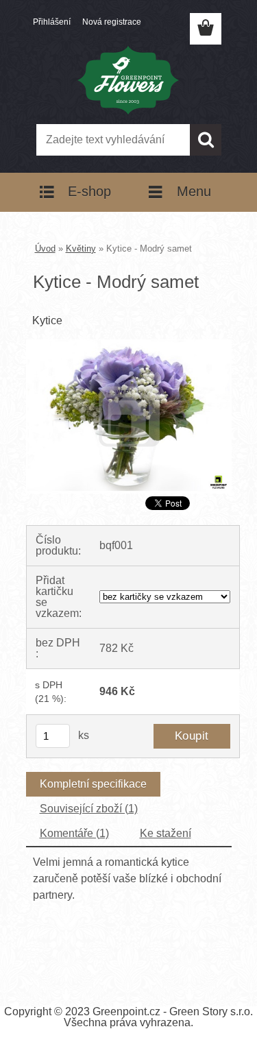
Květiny (81, 248)
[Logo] (128, 80)
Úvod (45, 248)
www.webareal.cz (176, 960)
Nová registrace (111, 22)
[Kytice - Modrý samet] (129, 344)
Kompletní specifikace (93, 784)
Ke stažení (165, 833)
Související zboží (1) (89, 808)
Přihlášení (52, 22)
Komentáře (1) (74, 833)
